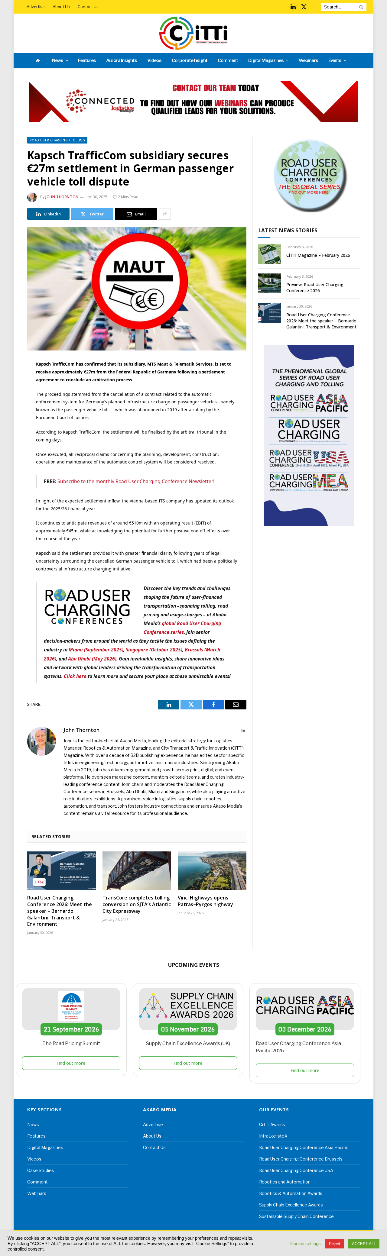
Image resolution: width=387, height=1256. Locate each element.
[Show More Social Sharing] (165, 214)
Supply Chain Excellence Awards (291, 1204)
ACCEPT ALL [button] (364, 1243)
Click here (75, 676)
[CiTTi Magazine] (193, 33)
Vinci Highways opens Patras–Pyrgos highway (205, 901)
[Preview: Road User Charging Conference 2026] (269, 283)
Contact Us (88, 6)
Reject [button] (334, 1243)
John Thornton (62, 196)
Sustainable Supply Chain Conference (296, 1216)
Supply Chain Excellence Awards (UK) (188, 1043)
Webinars (308, 60)
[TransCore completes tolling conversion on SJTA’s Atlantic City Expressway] (136, 870)
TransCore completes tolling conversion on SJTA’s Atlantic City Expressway (136, 904)
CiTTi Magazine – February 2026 (318, 255)
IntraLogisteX (273, 1135)
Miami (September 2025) (96, 649)
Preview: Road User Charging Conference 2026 (314, 287)
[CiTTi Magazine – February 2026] (269, 253)
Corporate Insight (189, 60)
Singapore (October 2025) (154, 649)
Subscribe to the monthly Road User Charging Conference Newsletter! (135, 481)
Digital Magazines (266, 60)
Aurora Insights (121, 60)
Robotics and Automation (285, 1181)
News (57, 60)
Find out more (71, 1063)
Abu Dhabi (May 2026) (92, 658)
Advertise (36, 6)
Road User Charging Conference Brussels (301, 1158)
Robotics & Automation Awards (290, 1193)
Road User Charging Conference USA (296, 1170)
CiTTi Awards (272, 1124)
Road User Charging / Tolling (57, 140)
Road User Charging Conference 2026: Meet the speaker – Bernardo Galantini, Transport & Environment (59, 911)
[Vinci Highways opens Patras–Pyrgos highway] (212, 870)
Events (335, 60)
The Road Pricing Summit (71, 1043)
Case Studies (40, 1170)
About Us (61, 6)
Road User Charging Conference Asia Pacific (303, 1147)
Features (87, 60)
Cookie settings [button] (305, 1243)
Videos (154, 60)
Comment (228, 60)
